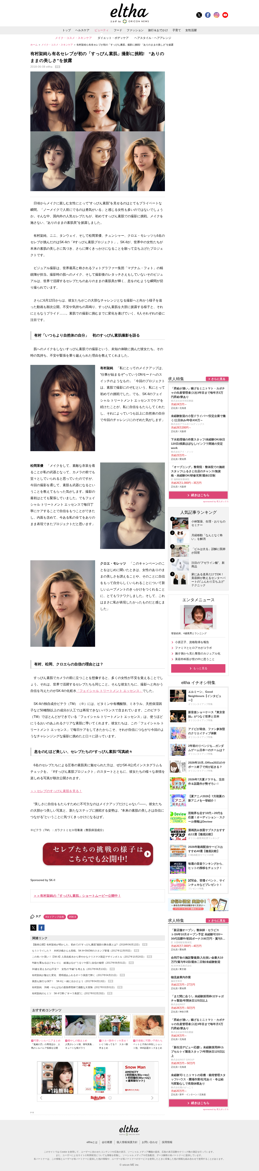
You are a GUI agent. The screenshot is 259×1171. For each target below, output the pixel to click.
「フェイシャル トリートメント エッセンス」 (109, 691)
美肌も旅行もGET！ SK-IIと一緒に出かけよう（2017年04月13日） (69, 981)
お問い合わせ (150, 1142)
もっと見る (200, 668)
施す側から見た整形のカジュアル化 (197, 653)
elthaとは (92, 1142)
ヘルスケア (82, 30)
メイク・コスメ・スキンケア (73, 37)
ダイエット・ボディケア (113, 37)
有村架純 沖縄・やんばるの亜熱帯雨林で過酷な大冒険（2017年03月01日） (74, 987)
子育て (176, 30)
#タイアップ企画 (55, 916)
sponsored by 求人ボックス (216, 501)
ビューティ (101, 30)
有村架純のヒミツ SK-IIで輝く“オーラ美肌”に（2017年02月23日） (69, 993)
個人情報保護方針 (127, 1142)
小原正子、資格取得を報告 (192, 642)
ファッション (135, 30)
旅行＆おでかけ (158, 30)
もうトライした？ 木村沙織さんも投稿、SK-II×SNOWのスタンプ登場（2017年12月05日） (82, 950)
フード (118, 30)
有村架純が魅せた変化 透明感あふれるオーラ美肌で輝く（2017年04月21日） (75, 975)
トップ (66, 30)
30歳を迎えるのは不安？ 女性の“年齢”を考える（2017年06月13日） (70, 969)
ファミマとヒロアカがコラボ (193, 647)
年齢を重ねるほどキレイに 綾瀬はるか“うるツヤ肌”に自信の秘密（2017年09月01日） (80, 962)
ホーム (34, 44)
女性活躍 (191, 30)
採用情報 (167, 1142)
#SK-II (72, 916)
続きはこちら (200, 495)
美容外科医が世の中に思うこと (195, 659)
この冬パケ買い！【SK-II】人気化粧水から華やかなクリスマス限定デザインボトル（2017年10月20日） (89, 956)
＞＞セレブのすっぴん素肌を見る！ (56, 791)
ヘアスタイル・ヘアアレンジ (152, 37)
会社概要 (107, 1142)
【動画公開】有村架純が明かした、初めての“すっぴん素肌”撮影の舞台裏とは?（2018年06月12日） (87, 944)
